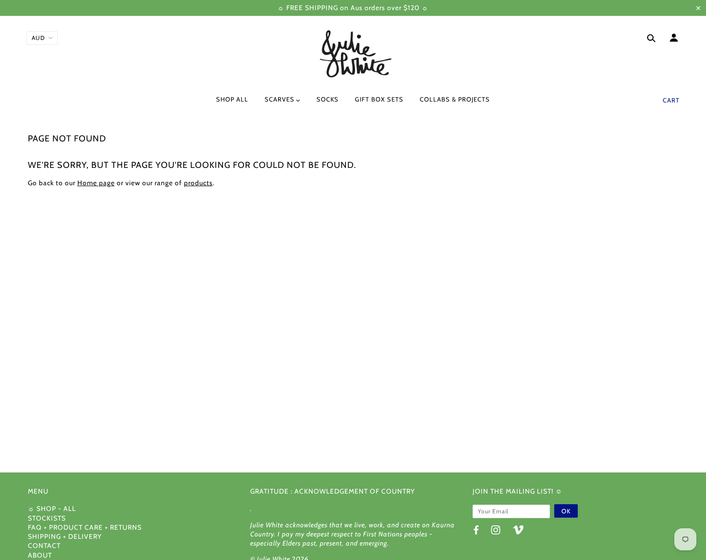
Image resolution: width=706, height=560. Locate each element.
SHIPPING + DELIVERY (65, 536)
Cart (671, 100)
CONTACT (44, 545)
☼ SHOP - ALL (52, 508)
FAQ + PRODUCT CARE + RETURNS (85, 527)
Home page (96, 182)
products (198, 182)
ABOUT (40, 555)
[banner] (353, 54)
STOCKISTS (47, 518)
